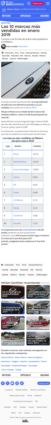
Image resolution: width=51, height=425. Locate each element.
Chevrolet (9, 53)
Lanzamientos (34, 361)
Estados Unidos (42, 407)
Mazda (35, 56)
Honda (44, 53)
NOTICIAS (6, 15)
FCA (17, 53)
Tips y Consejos (7, 369)
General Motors (32, 53)
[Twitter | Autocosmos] (7, 383)
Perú (20, 413)
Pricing (29, 395)
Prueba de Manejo (19, 365)
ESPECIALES (25, 15)
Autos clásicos (21, 357)
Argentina (7, 407)
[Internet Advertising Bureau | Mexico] (25, 421)
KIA (14, 184)
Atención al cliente (22, 390)
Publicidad (37, 395)
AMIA (28, 107)
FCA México (18, 200)
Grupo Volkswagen (21, 169)
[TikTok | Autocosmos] (22, 383)
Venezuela (36, 413)
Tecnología (32, 365)
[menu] (48, 3)
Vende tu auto (38, 3)
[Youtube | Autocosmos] (12, 383)
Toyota (12, 59)
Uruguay (27, 413)
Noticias (16, 9)
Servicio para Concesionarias (22, 401)
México (42, 56)
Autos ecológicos (35, 357)
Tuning (18, 369)
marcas (27, 56)
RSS (36, 401)
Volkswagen (22, 59)
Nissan (5, 59)
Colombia (22, 407)
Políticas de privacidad (17, 395)
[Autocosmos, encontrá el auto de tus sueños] (12, 3)
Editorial (10, 9)
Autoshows (5, 361)
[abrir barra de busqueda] (29, 3)
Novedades (6, 365)
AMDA (33, 107)
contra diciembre (30, 229)
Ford (22, 53)
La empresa (9, 390)
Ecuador (31, 407)
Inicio (4, 9)
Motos (44, 361)
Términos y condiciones (38, 390)
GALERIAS (44, 15)
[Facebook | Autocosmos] (3, 383)
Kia (21, 56)
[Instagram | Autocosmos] (17, 383)
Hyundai (5, 56)
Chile (15, 407)
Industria (5, 23)
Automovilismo (7, 357)
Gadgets (15, 361)
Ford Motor (18, 215)
